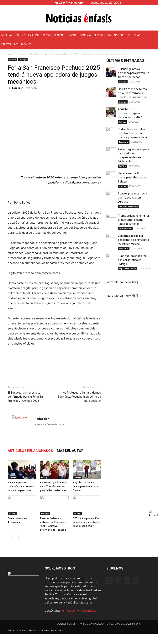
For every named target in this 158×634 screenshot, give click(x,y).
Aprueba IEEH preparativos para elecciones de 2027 (130, 113)
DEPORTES (99, 35)
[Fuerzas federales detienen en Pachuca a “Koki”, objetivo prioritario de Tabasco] (54, 505)
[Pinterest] (29, 369)
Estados (22, 54)
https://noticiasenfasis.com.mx (50, 424)
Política (122, 122)
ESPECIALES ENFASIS (39, 35)
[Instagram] (142, 2)
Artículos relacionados (30, 451)
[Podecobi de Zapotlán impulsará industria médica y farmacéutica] (111, 132)
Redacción (17, 87)
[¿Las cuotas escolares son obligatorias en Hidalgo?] (111, 259)
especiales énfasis (127, 268)
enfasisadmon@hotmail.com (80, 610)
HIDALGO (26, 44)
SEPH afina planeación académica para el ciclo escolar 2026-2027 (86, 522)
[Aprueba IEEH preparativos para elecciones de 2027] (111, 112)
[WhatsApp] (38, 369)
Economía (123, 142)
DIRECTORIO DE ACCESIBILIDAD (124, 623)
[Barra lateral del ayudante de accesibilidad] (153, 513)
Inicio (10, 54)
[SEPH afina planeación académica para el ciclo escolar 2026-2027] (87, 505)
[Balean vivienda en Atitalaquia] (22, 505)
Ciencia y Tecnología (128, 206)
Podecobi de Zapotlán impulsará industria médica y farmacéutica (132, 133)
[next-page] (16, 537)
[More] (99, 96)
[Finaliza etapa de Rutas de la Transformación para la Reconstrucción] (54, 469)
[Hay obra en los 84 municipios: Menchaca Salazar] (87, 469)
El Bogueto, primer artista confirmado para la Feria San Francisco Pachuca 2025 (26, 396)
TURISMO (71, 35)
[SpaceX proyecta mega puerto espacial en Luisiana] (111, 196)
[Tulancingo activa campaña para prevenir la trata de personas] (22, 469)
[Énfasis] (79, 18)
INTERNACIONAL (117, 35)
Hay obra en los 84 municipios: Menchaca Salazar (85, 486)
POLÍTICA (20, 35)
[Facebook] (136, 2)
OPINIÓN (58, 35)
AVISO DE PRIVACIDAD (92, 623)
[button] (130, 2)
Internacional (125, 228)
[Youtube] (155, 2)
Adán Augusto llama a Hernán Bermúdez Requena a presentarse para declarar (79, 396)
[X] (149, 2)
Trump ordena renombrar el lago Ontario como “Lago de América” (133, 219)
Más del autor (70, 451)
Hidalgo (34, 54)
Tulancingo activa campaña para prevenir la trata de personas (21, 486)
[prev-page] (10, 537)
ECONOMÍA (84, 35)
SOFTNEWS (134, 35)
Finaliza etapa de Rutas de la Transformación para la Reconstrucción (53, 486)
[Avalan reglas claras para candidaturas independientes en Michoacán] (111, 152)
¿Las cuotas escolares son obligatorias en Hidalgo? (132, 260)
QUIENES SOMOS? (66, 623)
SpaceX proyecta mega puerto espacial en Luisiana (132, 197)
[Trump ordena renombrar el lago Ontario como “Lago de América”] (111, 218)
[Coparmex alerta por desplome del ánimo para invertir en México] (111, 239)
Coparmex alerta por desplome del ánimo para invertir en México (133, 239)
